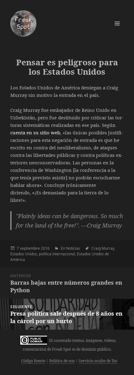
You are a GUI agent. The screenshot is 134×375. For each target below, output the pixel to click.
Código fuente (33, 360)
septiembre (30, 248)
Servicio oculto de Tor (98, 360)
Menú (117, 23)
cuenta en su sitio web (35, 132)
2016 (45, 248)
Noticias (73, 248)
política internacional (57, 254)
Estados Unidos (23, 254)
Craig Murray (102, 248)
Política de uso (62, 360)
